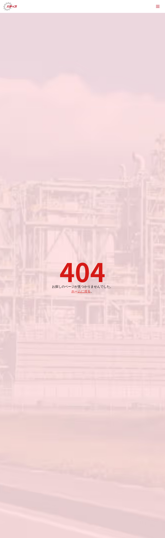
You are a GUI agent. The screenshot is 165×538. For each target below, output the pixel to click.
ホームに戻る (81, 291)
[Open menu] (158, 6)
